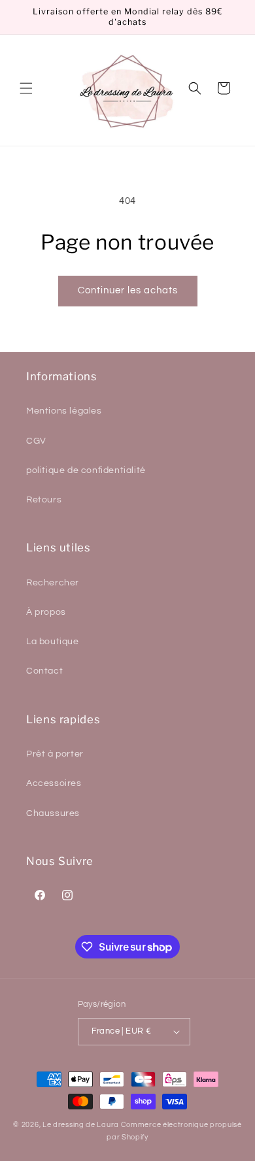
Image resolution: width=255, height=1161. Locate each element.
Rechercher (52, 582)
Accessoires (54, 783)
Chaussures (53, 813)
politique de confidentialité (86, 470)
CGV (36, 441)
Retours (43, 499)
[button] (26, 88)
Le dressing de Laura (80, 1124)
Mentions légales (64, 411)
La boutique (52, 641)
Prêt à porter (55, 754)
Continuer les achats (128, 290)
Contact (44, 671)
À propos (46, 612)
